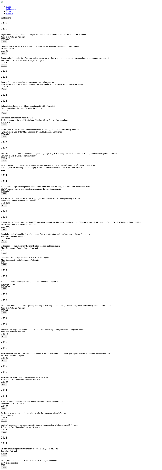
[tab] (83, 7)
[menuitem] (8, 7)
